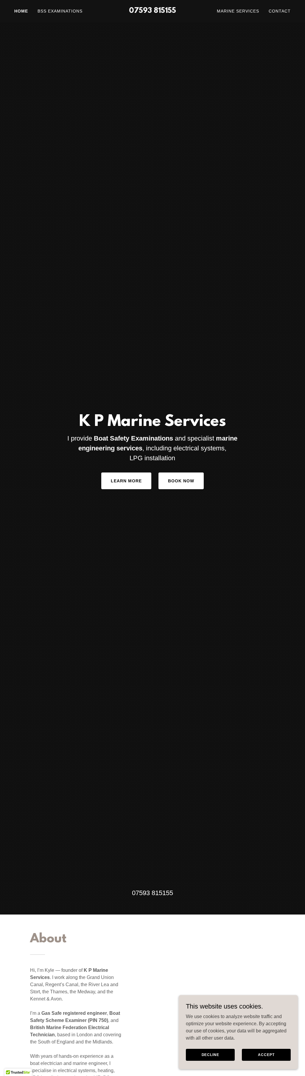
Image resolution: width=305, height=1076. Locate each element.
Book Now (181, 480)
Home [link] (21, 11)
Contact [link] (280, 11)
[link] (152, 11)
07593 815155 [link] (152, 893)
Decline (210, 1054)
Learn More (126, 480)
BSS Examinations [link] (60, 11)
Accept (266, 1054)
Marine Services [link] (238, 11)
